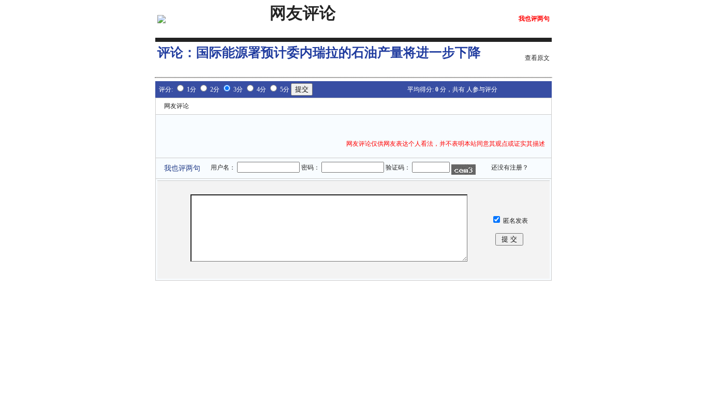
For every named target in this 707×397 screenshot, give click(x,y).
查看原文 (537, 58)
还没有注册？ (509, 167)
